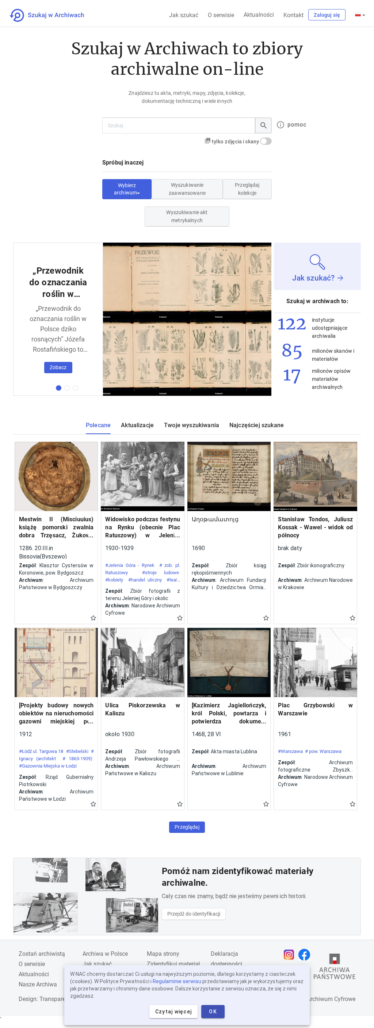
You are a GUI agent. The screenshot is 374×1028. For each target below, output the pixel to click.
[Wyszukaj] (263, 125)
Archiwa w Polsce (105, 953)
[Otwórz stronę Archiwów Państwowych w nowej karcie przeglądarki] (334, 968)
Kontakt (293, 15)
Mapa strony (163, 953)
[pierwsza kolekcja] (58, 388)
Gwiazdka (93, 617)
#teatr (173, 580)
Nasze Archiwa (38, 984)
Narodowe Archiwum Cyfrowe (317, 999)
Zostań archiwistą (42, 953)
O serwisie (221, 15)
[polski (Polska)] (360, 15)
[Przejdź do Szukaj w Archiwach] (53, 15)
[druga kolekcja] (67, 388)
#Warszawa (290, 751)
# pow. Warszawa (323, 751)
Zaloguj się (327, 15)
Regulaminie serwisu (177, 981)
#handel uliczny (145, 580)
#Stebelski (77, 751)
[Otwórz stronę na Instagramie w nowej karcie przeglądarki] (290, 955)
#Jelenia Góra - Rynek (129, 565)
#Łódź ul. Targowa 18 (41, 751)
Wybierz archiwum (125, 189)
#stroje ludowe (160, 572)
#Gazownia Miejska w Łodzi (48, 766)
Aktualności (259, 14)
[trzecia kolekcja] (75, 388)
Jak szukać (183, 15)
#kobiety (114, 580)
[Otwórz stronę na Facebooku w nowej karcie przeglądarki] (306, 955)
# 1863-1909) (77, 758)
